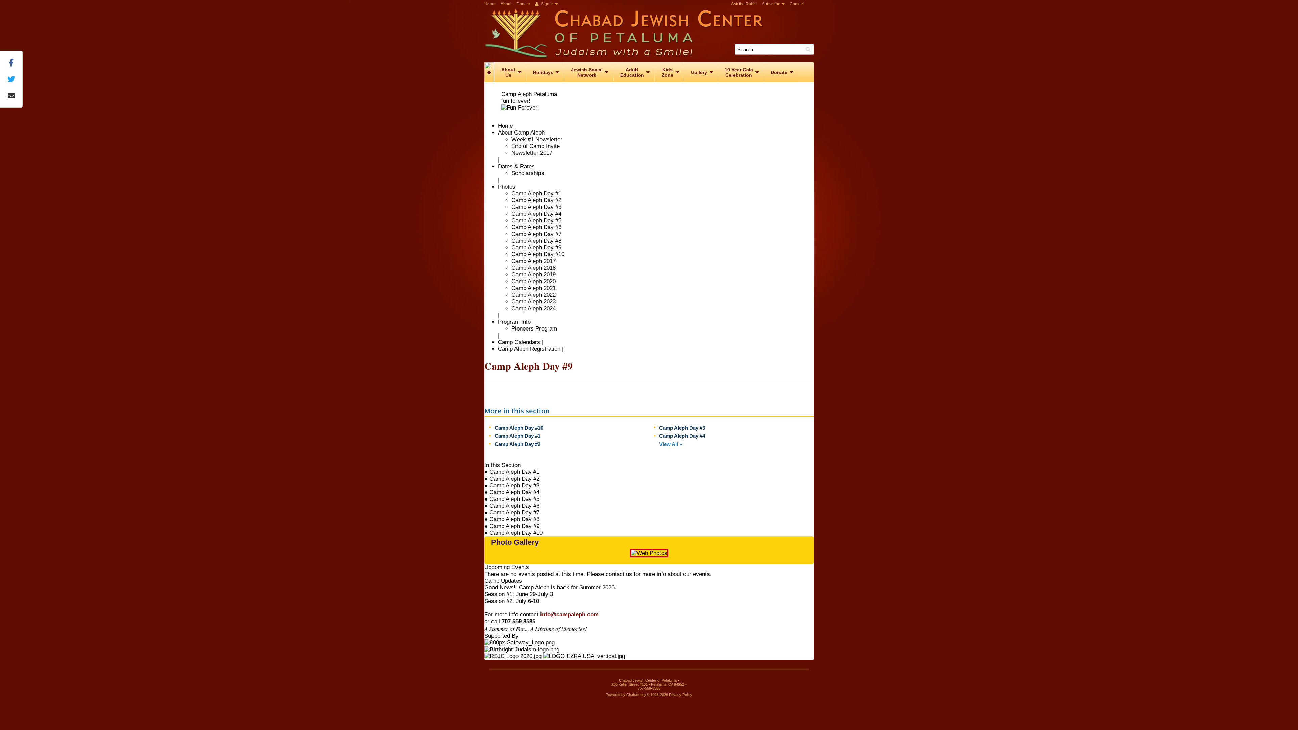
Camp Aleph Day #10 (537, 254)
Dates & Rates (516, 166)
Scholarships (527, 173)
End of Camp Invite (535, 146)
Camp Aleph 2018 (533, 268)
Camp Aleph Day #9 (536, 247)
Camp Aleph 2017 (533, 261)
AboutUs (508, 72)
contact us (619, 574)
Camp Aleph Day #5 (536, 220)
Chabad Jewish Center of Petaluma (651, 33)
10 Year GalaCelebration (739, 72)
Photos (506, 187)
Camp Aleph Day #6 (536, 227)
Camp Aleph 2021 (533, 288)
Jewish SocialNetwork (587, 72)
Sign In (547, 4)
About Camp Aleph (521, 132)
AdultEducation (632, 72)
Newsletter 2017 (531, 153)
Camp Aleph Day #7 (536, 234)
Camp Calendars (519, 342)
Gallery (699, 72)
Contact (797, 4)
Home (490, 4)
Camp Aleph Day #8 (536, 241)
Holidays (543, 72)
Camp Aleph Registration (529, 349)
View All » (670, 444)
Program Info (514, 322)
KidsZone (667, 72)
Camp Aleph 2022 (533, 295)
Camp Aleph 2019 (533, 274)
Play (803, 556)
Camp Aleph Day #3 (536, 207)
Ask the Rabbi (744, 4)
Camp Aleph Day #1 (536, 193)
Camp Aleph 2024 (533, 308)
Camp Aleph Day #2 (536, 200)
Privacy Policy (680, 694)
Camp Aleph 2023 (533, 301)
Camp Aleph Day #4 (536, 214)
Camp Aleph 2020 (533, 281)
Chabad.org (636, 694)
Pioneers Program (534, 328)
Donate (523, 4)
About (506, 4)
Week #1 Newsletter (536, 139)
